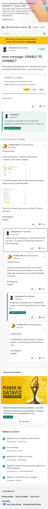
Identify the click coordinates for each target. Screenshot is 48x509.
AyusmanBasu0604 (26, 471)
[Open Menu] (44, 33)
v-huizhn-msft (13, 145)
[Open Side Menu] (3, 27)
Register (36, 27)
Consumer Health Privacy (32, 504)
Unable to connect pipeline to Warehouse (23, 438)
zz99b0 (19, 480)
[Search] (29, 27)
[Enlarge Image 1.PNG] (14, 170)
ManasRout (22, 459)
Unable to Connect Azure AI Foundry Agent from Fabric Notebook (25, 466)
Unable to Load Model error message (21, 477)
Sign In (43, 27)
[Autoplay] (20, 421)
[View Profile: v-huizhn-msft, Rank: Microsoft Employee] (4, 146)
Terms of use (34, 496)
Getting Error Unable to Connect (19, 456)
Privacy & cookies (22, 496)
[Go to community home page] (16, 27)
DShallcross (22, 441)
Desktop (6, 34)
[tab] (23, 421)
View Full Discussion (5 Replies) (14, 139)
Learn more (31, 41)
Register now (7, 19)
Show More (8, 98)
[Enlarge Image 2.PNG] (14, 195)
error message (12, 447)
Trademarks (6, 501)
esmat (20, 450)
